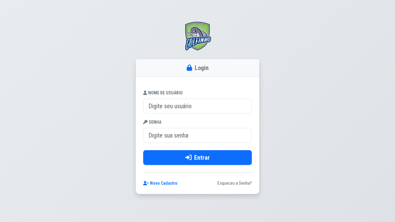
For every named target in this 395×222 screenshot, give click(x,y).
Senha (155, 122)
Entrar (202, 157)
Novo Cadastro (163, 183)
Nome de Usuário (165, 92)
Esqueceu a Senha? (235, 183)
